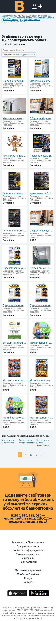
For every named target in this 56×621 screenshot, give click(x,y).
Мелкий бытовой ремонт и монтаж (14, 417)
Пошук (28, 578)
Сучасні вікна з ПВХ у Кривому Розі (41, 268)
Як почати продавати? (28, 570)
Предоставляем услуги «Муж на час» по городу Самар (14, 268)
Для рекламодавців (28, 546)
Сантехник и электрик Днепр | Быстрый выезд (14, 81)
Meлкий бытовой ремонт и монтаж (41, 342)
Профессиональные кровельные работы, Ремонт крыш (41, 155)
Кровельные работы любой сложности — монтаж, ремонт (41, 193)
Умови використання (28, 554)
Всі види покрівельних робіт (14, 342)
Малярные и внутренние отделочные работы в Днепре (14, 118)
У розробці (28, 557)
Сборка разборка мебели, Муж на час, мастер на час (41, 118)
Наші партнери (28, 561)
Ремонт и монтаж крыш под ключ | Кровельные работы (14, 193)
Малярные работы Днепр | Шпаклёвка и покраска (41, 81)
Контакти (28, 581)
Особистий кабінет (28, 574)
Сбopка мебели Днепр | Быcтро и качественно (41, 230)
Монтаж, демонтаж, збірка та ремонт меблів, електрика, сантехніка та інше (14, 380)
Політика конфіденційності (28, 550)
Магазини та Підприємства (28, 542)
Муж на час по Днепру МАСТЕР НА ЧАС (14, 155)
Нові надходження (24, 54)
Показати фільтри (13, 50)
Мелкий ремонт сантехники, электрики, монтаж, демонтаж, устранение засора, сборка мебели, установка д (41, 380)
